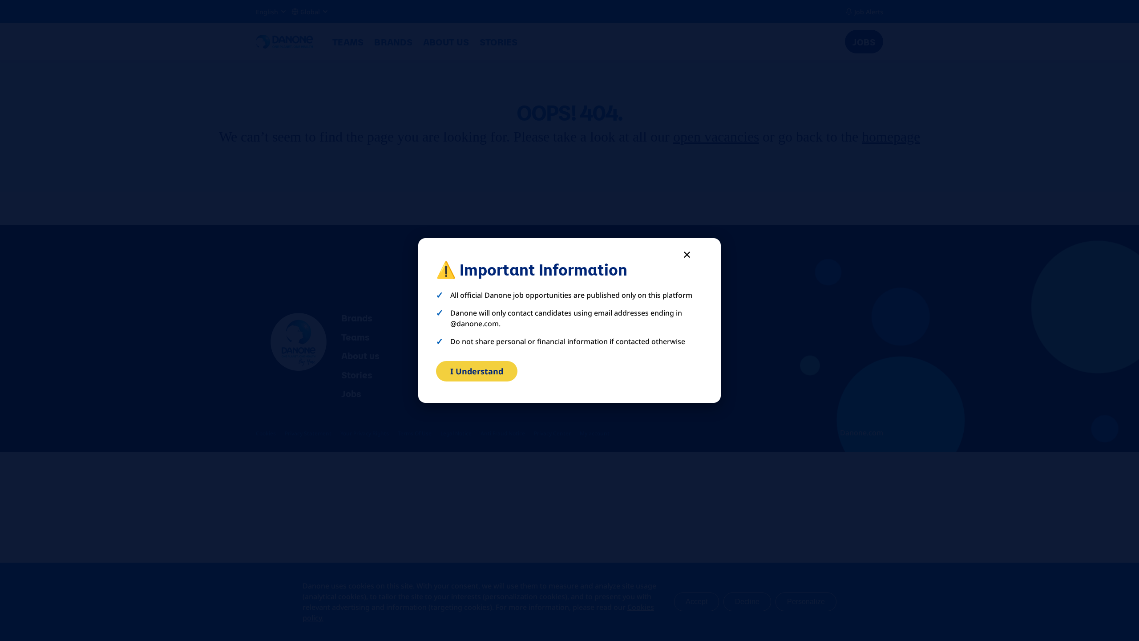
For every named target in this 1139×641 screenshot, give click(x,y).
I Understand (476, 371)
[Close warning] (687, 254)
